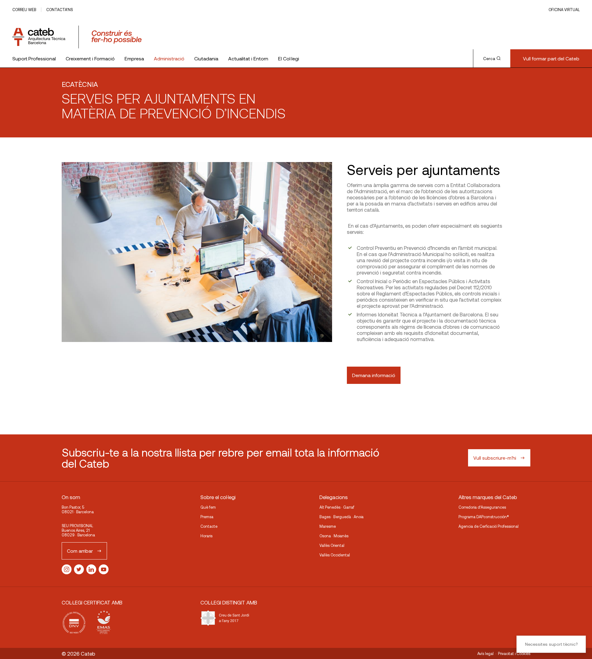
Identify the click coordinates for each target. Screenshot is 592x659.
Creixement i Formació (90, 58)
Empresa (134, 58)
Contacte (208, 526)
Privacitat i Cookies (514, 653)
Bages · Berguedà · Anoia (341, 517)
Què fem (208, 507)
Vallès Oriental (331, 545)
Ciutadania (206, 58)
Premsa (206, 517)
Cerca (489, 58)
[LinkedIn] (91, 569)
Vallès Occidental (334, 555)
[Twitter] (79, 569)
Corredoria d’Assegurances (482, 507)
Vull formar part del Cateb (551, 58)
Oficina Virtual (564, 9)
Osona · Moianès (333, 536)
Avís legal (485, 653)
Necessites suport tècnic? (551, 644)
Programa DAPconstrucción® (483, 517)
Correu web (24, 9)
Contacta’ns (59, 9)
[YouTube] (104, 569)
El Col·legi (288, 58)
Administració (169, 58)
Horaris (206, 536)
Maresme (327, 526)
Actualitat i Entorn (248, 58)
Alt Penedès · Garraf (336, 507)
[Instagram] (67, 569)
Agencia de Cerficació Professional (488, 526)
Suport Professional (34, 58)
